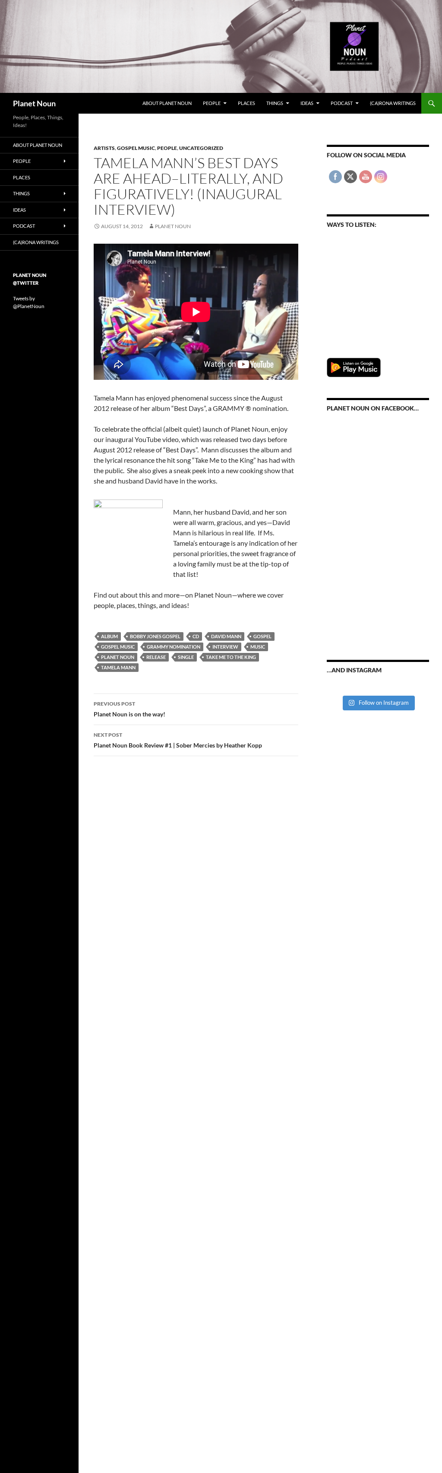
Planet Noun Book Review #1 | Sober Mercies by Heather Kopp (178, 740)
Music (257, 646)
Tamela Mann (118, 667)
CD (196, 636)
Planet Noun (34, 103)
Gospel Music (136, 148)
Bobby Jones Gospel (155, 636)
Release (156, 657)
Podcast (342, 103)
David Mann (226, 636)
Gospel (262, 636)
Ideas (306, 103)
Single (186, 657)
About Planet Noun (167, 103)
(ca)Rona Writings (393, 103)
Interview (225, 646)
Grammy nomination (173, 646)
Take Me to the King (231, 657)
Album (109, 636)
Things (274, 103)
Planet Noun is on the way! (129, 709)
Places (246, 103)
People (212, 103)
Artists (104, 148)
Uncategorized (201, 148)
